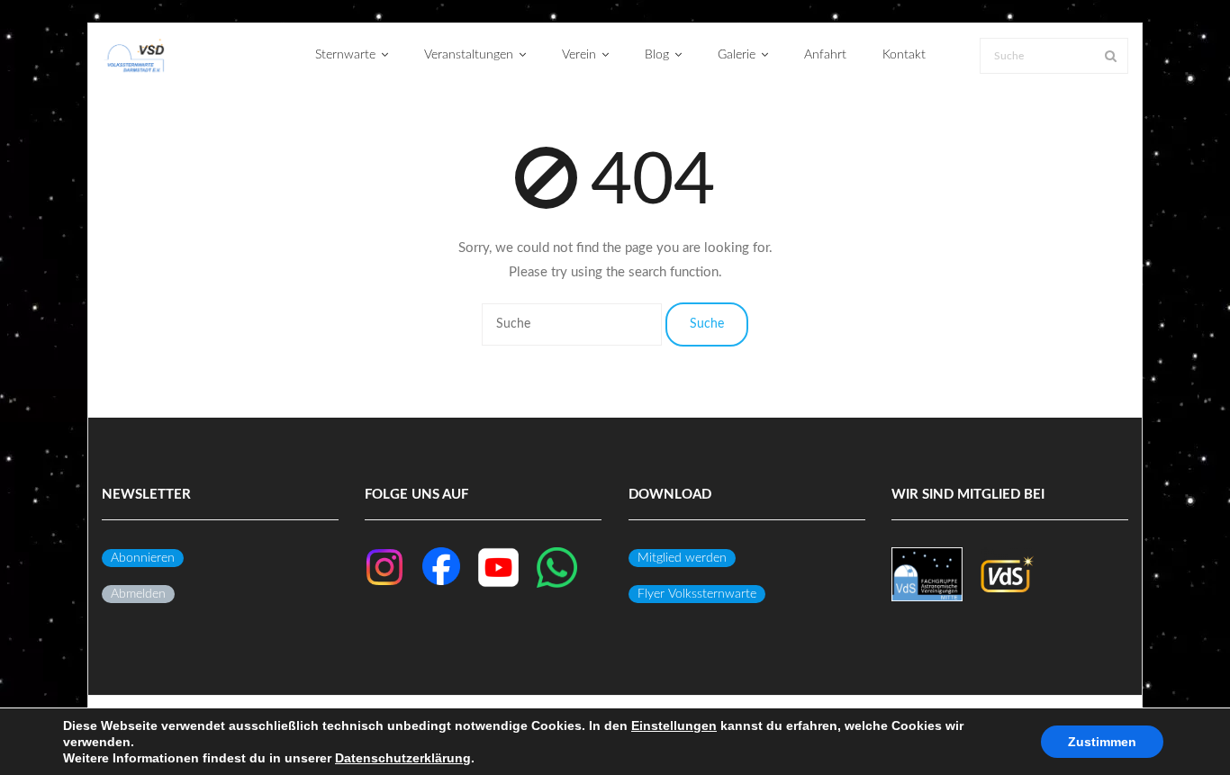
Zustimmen (1102, 741)
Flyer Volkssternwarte (697, 594)
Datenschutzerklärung (403, 758)
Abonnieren (143, 558)
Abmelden (138, 594)
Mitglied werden (682, 558)
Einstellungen (674, 725)
